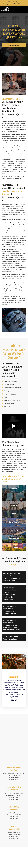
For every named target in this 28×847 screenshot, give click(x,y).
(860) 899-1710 (14, 817)
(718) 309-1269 (14, 779)
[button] (14, 426)
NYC (14, 497)
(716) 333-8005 (14, 836)
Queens (14, 489)
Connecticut (14, 547)
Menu (26, 10)
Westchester (14, 539)
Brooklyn (14, 505)
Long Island (14, 530)
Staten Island (14, 522)
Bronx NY (14, 514)
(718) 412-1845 (14, 777)
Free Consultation (14, 45)
